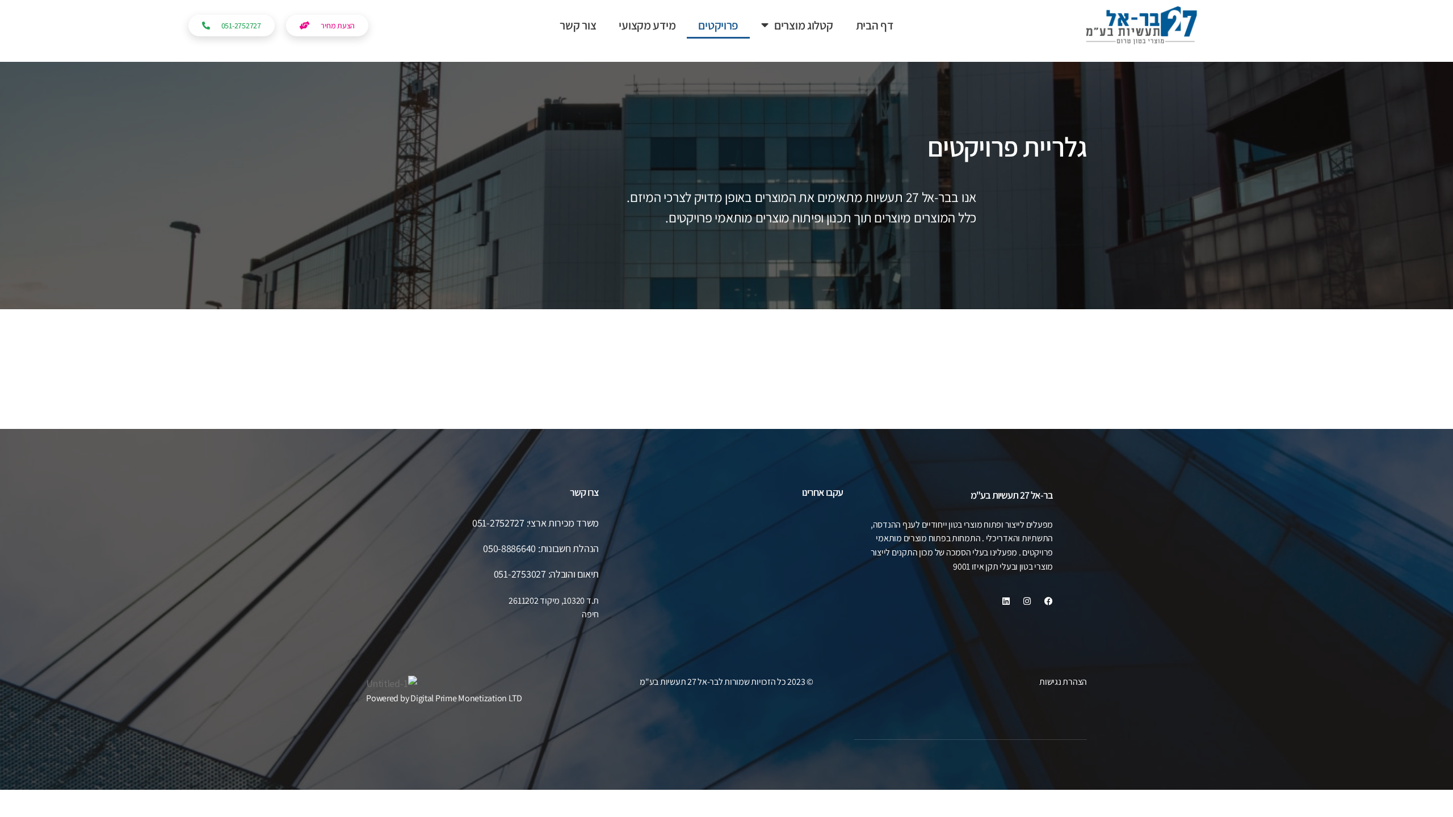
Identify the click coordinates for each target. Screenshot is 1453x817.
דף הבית (874, 25)
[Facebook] (1048, 601)
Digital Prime (433, 698)
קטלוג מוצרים (803, 25)
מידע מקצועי (647, 25)
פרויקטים (718, 25)
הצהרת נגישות (1063, 682)
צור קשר (578, 25)
